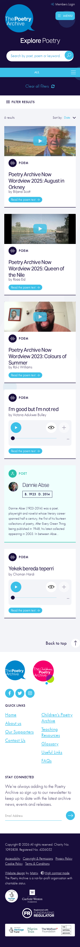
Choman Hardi (23, 574)
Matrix (34, 873)
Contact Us (15, 740)
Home (10, 715)
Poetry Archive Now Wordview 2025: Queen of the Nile (36, 268)
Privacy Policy (63, 859)
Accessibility (12, 859)
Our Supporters (19, 732)
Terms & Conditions (37, 864)
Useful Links (51, 752)
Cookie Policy (14, 864)
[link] (16, 427)
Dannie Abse (35, 485)
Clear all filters (37, 86)
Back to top (56, 643)
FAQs (46, 761)
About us (13, 723)
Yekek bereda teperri (31, 568)
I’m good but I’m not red (34, 409)
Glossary (49, 744)
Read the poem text (23, 200)
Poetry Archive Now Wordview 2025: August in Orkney (36, 180)
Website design (15, 873)
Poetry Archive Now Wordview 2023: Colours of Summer (37, 356)
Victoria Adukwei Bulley (29, 415)
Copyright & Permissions (38, 859)
